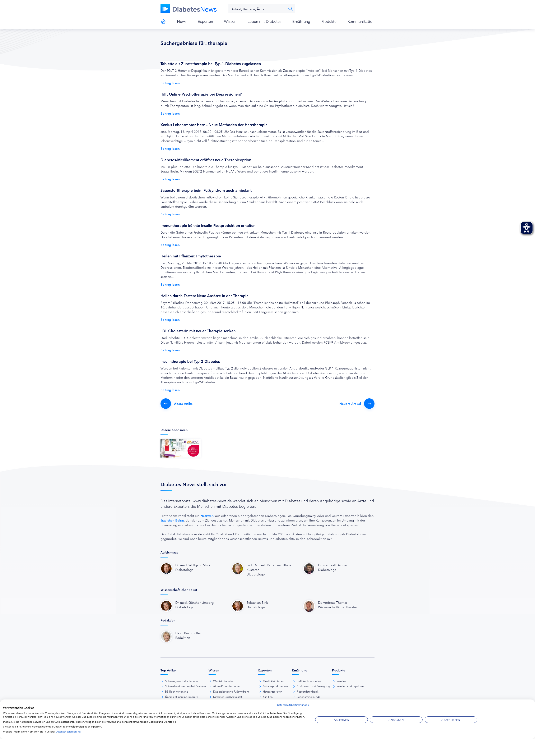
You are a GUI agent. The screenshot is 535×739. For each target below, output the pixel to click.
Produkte (328, 21)
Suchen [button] (290, 8)
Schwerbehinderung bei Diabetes (185, 686)
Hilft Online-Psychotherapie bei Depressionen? (201, 94)
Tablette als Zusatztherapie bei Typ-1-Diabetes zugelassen (210, 63)
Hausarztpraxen (272, 691)
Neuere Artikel (350, 403)
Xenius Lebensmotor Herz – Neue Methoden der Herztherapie (214, 124)
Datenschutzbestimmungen (293, 704)
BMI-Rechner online (309, 681)
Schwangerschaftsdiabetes (181, 681)
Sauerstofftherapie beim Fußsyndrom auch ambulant (206, 190)
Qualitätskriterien (273, 681)
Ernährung (301, 21)
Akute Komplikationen (227, 686)
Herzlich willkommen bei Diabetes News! (163, 21)
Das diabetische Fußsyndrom (231, 691)
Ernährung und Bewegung (313, 686)
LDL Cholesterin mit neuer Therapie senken (198, 330)
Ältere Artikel (184, 403)
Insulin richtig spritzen (350, 686)
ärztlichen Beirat (172, 520)
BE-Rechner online (176, 691)
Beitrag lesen (170, 83)
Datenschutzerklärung (68, 731)
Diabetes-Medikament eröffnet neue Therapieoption (205, 159)
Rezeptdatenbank (307, 691)
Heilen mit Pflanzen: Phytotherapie (190, 255)
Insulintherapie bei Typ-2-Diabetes (190, 361)
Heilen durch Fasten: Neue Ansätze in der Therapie (204, 295)
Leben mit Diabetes (264, 21)
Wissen (230, 21)
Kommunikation (361, 21)
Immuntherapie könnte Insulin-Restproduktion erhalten (207, 225)
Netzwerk (207, 515)
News (181, 21)
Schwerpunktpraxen (275, 686)
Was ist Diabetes (223, 681)
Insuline (341, 681)
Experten (205, 21)
